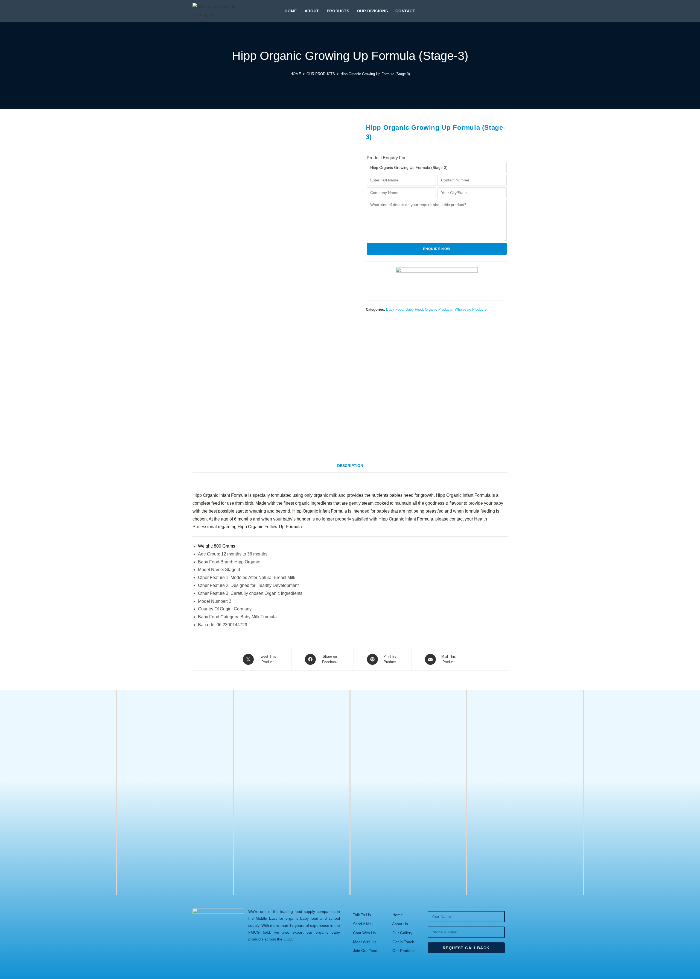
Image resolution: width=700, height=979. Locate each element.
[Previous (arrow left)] (9, 489)
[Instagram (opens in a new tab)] (496, 10)
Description (350, 465)
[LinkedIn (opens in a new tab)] (505, 10)
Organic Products (439, 309)
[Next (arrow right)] (690, 489)
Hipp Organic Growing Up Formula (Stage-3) (375, 74)
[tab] (350, 465)
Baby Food (394, 309)
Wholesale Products (470, 309)
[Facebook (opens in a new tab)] (486, 10)
